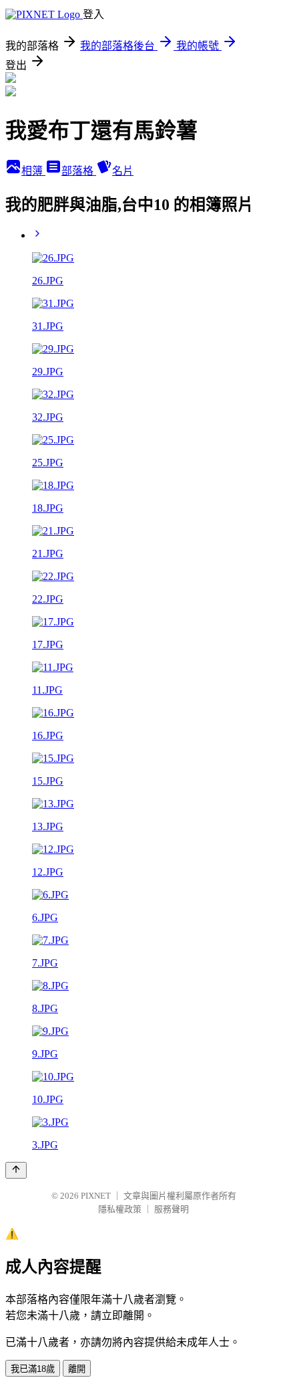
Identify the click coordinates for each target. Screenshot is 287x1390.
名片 (122, 171)
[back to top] (16, 1170)
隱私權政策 (119, 1209)
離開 (76, 1369)
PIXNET (96, 1196)
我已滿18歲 (33, 1369)
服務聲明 (171, 1209)
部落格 (78, 171)
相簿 (33, 171)
